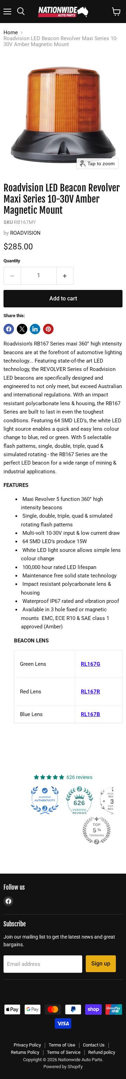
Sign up (100, 963)
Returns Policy (25, 1052)
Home (11, 33)
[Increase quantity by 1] (65, 275)
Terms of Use (62, 1045)
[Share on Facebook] (9, 329)
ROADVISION (25, 233)
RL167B (90, 714)
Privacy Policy (27, 1045)
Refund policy (101, 1052)
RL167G (90, 664)
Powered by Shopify (63, 1066)
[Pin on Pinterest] (48, 329)
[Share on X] (22, 329)
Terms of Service (63, 1052)
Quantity (12, 260)
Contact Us (94, 1045)
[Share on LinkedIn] (35, 329)
